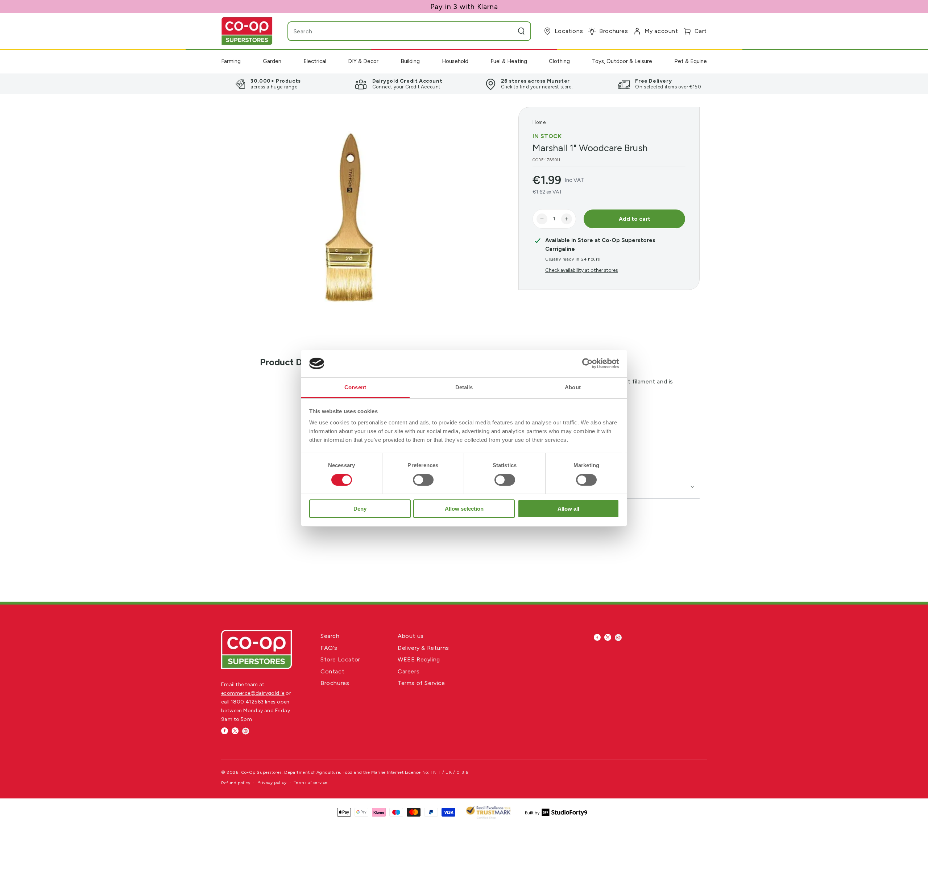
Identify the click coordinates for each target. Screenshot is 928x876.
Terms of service (311, 782)
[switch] (423, 480)
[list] (464, 84)
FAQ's (328, 647)
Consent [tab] (355, 387)
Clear (506, 31)
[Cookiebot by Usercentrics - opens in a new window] (587, 363)
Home (539, 122)
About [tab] (573, 387)
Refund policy (235, 782)
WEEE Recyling (419, 659)
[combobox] (395, 31)
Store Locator (340, 659)
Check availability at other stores (581, 270)
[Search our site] (521, 31)
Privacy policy (271, 782)
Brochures (334, 683)
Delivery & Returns (423, 647)
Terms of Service (421, 683)
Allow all (568, 509)
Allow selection (464, 509)
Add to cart (634, 219)
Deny (359, 509)
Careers (408, 671)
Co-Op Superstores (261, 772)
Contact (332, 671)
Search (330, 635)
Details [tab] (464, 387)
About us (411, 635)
